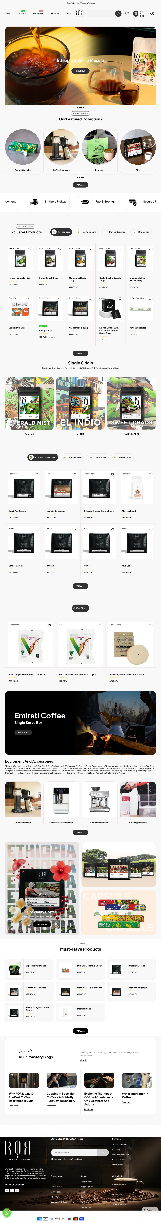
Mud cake (127, 565)
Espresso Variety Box (36, 965)
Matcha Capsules (137, 327)
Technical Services (119, 1144)
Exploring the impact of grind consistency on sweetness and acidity (98, 1099)
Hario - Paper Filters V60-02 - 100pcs (77, 674)
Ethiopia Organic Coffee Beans (99, 511)
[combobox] (103, 13)
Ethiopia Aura (45, 330)
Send (102, 1152)
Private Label (117, 1164)
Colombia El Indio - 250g (78, 279)
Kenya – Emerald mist (19, 278)
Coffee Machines (23, 822)
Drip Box (100, 170)
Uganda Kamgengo (56, 511)
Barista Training (118, 1159)
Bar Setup (116, 1149)
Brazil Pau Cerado (17, 511)
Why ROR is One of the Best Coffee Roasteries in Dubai (21, 1097)
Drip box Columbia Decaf (89, 965)
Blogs (114, 1189)
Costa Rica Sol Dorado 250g (110, 279)
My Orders (84, 1202)
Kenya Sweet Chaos (48, 278)
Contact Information (120, 1184)
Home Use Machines (99, 822)
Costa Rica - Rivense (36, 987)
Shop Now (23, 732)
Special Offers (86, 1182)
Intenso (50, 565)
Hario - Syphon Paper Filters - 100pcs (127, 674)
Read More (13, 1105)
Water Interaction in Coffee (135, 1095)
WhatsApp (91, 3)
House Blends (56, 1187)
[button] (154, 2)
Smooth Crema (16, 565)
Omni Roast (56, 1192)
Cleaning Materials (138, 822)
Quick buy (20, 261)
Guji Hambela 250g (78, 327)
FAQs (82, 1192)
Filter (61, 170)
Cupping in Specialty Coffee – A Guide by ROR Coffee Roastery (61, 1097)
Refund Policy (118, 1194)
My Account (85, 1197)
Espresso (22, 170)
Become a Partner (87, 1187)
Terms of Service (119, 1204)
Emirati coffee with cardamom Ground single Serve (108, 330)
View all (80, 185)
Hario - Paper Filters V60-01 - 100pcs (27, 674)
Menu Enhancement (120, 1154)
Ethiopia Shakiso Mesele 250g (137, 279)
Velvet (87, 565)
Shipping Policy (118, 1199)
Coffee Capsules (138, 170)
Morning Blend (129, 511)
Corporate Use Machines (61, 822)
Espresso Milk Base (59, 1202)
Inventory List (85, 1207)
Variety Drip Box (17, 327)
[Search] (118, 13)
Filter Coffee (56, 1197)
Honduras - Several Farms (89, 987)
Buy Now (80, 72)
